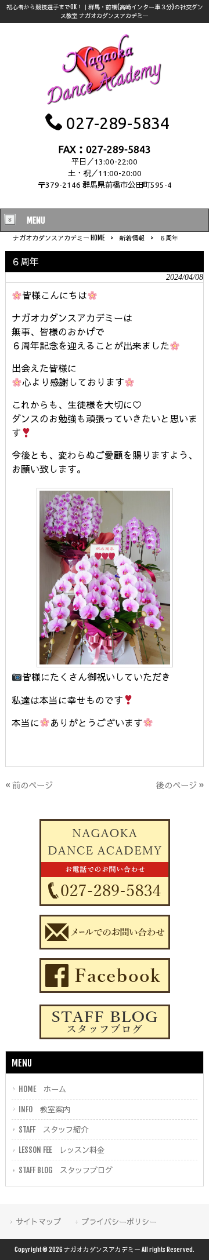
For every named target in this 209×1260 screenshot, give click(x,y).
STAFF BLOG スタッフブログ (66, 1170)
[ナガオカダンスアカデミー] (104, 103)
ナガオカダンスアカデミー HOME (59, 238)
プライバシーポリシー (119, 1221)
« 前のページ (29, 785)
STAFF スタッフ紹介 (53, 1129)
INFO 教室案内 (44, 1109)
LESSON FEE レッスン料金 (62, 1150)
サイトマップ (38, 1221)
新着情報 (132, 238)
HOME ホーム (42, 1089)
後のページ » (180, 785)
